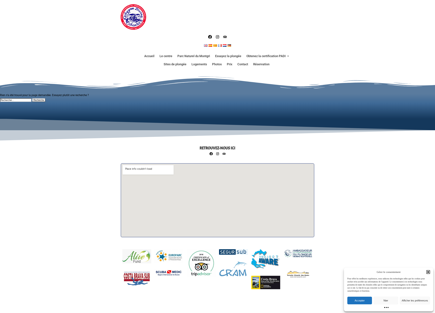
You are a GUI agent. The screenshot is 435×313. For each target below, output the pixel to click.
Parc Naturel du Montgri (193, 56)
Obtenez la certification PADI (266, 56)
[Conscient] (265, 260)
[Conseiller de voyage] (201, 265)
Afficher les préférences (415, 300)
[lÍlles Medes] (298, 276)
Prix (229, 64)
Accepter (360, 300)
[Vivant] (136, 258)
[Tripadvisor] (225, 37)
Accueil (149, 56)
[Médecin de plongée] (168, 274)
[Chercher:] (16, 99)
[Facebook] (210, 37)
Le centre (166, 56)
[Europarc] (168, 257)
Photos (217, 64)
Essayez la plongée (228, 56)
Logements (199, 64)
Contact (242, 64)
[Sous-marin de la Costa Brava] (136, 280)
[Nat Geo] (265, 284)
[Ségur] (233, 253)
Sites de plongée (175, 64)
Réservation (261, 64)
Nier (386, 300)
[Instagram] (217, 37)
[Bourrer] (233, 270)
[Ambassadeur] (298, 255)
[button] (428, 272)
